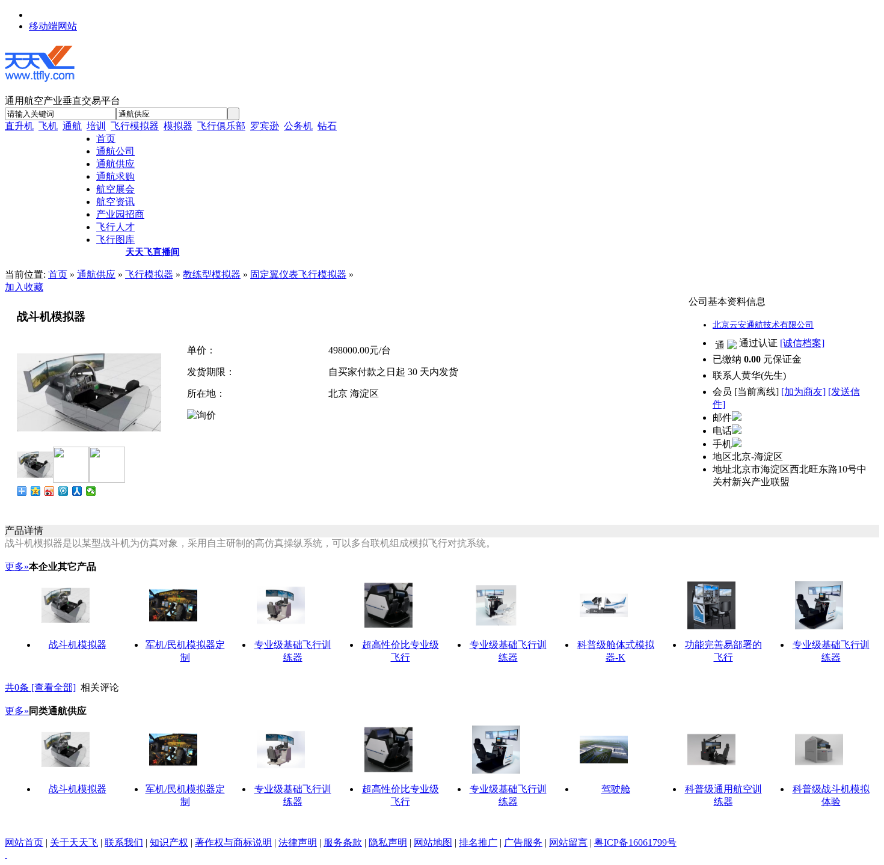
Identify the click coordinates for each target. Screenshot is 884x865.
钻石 (327, 126)
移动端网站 (53, 26)
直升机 (19, 126)
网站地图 (433, 842)
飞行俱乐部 (221, 126)
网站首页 (24, 842)
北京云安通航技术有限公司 (763, 324)
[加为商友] (803, 392)
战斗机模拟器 (77, 645)
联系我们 (124, 842)
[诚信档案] (802, 343)
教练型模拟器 (212, 274)
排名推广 (478, 842)
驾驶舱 (615, 789)
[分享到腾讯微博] (63, 491)
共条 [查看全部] (40, 687)
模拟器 (178, 126)
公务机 (298, 126)
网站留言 (568, 842)
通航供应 (96, 274)
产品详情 (24, 530)
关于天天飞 (74, 842)
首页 (57, 274)
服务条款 (343, 842)
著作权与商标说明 (233, 842)
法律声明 (297, 842)
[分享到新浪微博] (50, 491)
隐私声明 (388, 842)
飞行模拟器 (135, 126)
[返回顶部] (6, 854)
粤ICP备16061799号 (635, 842)
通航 (72, 126)
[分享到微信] (91, 491)
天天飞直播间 (153, 252)
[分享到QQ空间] (36, 491)
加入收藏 (24, 287)
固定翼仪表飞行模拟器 (298, 274)
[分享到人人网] (77, 491)
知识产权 (169, 842)
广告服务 (523, 842)
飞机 (48, 126)
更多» (17, 566)
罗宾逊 (264, 126)
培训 (96, 126)
